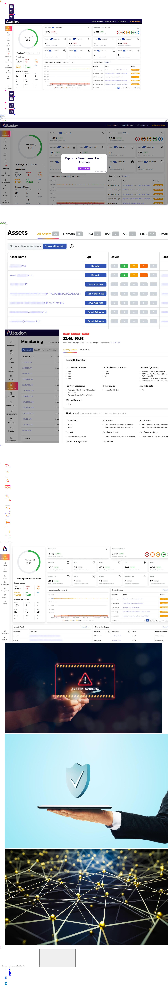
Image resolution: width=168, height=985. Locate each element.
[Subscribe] (57, 958)
